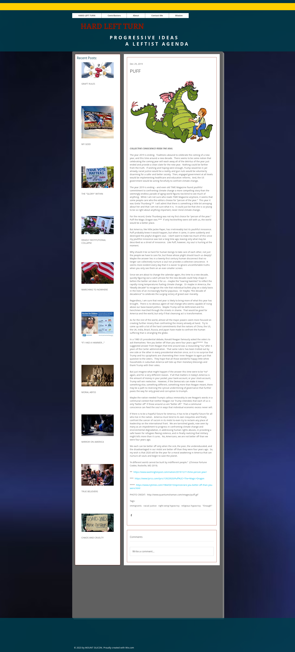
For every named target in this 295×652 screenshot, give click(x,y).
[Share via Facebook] (131, 515)
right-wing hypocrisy (168, 505)
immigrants (136, 505)
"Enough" (207, 505)
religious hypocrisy (191, 505)
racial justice (150, 505)
